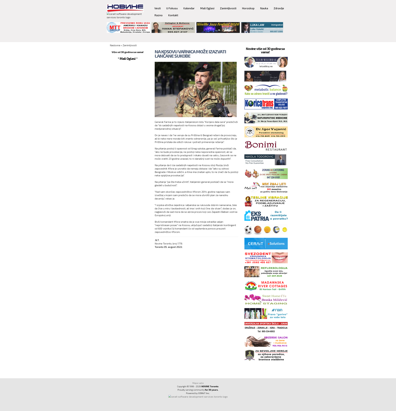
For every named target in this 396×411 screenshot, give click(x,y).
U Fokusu (172, 8)
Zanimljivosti (228, 8)
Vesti (157, 8)
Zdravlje (279, 8)
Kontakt (173, 15)
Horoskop (248, 8)
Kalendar (189, 8)
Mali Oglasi (207, 8)
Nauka (264, 8)
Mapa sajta (198, 383)
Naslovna (115, 45)
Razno (158, 15)
